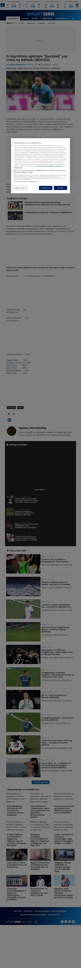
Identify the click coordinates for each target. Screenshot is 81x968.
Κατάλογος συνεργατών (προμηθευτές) (26, 181)
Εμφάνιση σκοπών (20, 188)
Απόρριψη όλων (45, 188)
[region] (40, 165)
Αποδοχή (60, 188)
